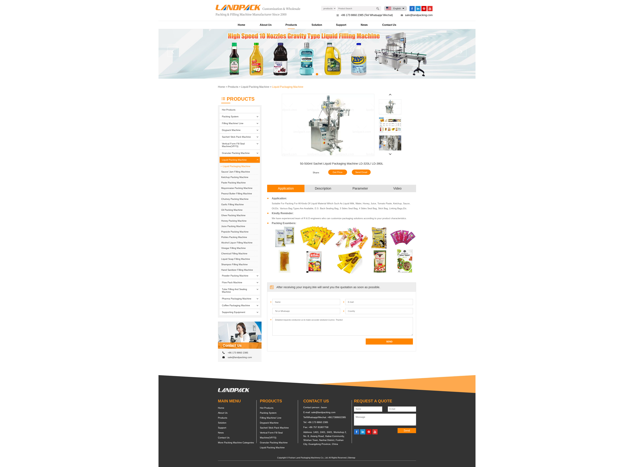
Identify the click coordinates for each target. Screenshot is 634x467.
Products (291, 24)
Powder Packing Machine (235, 275)
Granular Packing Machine (236, 153)
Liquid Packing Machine (255, 86)
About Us (266, 24)
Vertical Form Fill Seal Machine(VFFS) (233, 145)
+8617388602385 (336, 417)
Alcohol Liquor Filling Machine (236, 242)
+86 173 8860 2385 (238, 352)
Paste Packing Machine (233, 182)
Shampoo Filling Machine (234, 264)
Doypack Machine (231, 130)
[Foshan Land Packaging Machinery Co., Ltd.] (234, 391)
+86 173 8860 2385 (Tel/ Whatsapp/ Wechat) (367, 15)
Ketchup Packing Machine (234, 177)
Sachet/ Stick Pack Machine (236, 137)
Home (241, 24)
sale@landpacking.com (419, 15)
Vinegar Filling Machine (233, 248)
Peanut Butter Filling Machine (236, 193)
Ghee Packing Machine (233, 215)
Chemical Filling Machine (234, 253)
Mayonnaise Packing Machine (236, 188)
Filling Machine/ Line (232, 123)
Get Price (337, 172)
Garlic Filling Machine (232, 204)
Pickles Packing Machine (234, 237)
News (364, 24)
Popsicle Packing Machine (234, 231)
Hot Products (228, 109)
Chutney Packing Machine (234, 199)
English (397, 8)
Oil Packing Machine (232, 210)
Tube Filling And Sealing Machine (234, 290)
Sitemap (351, 458)
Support (341, 24)
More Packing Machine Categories (236, 442)
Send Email (361, 172)
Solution (317, 24)
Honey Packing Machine (234, 220)
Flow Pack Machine (232, 282)
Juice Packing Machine (233, 226)
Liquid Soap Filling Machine (235, 259)
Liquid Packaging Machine (287, 86)
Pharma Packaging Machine (236, 298)
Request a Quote (373, 401)
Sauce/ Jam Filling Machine (235, 171)
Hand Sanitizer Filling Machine (237, 270)
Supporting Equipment (233, 312)
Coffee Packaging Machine (236, 305)
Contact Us (389, 24)
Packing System (230, 116)
